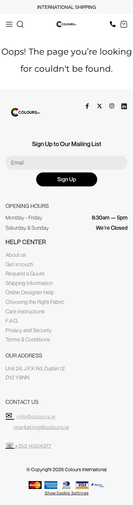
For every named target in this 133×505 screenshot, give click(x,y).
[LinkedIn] (124, 106)
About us (15, 254)
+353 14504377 (33, 446)
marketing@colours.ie (41, 427)
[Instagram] (111, 106)
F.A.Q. (11, 320)
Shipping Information (29, 283)
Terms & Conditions (27, 339)
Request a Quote (25, 273)
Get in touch (19, 264)
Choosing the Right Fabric (34, 301)
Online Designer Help (29, 292)
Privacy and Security (28, 330)
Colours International (86, 469)
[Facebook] (87, 106)
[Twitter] (99, 106)
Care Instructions (25, 311)
